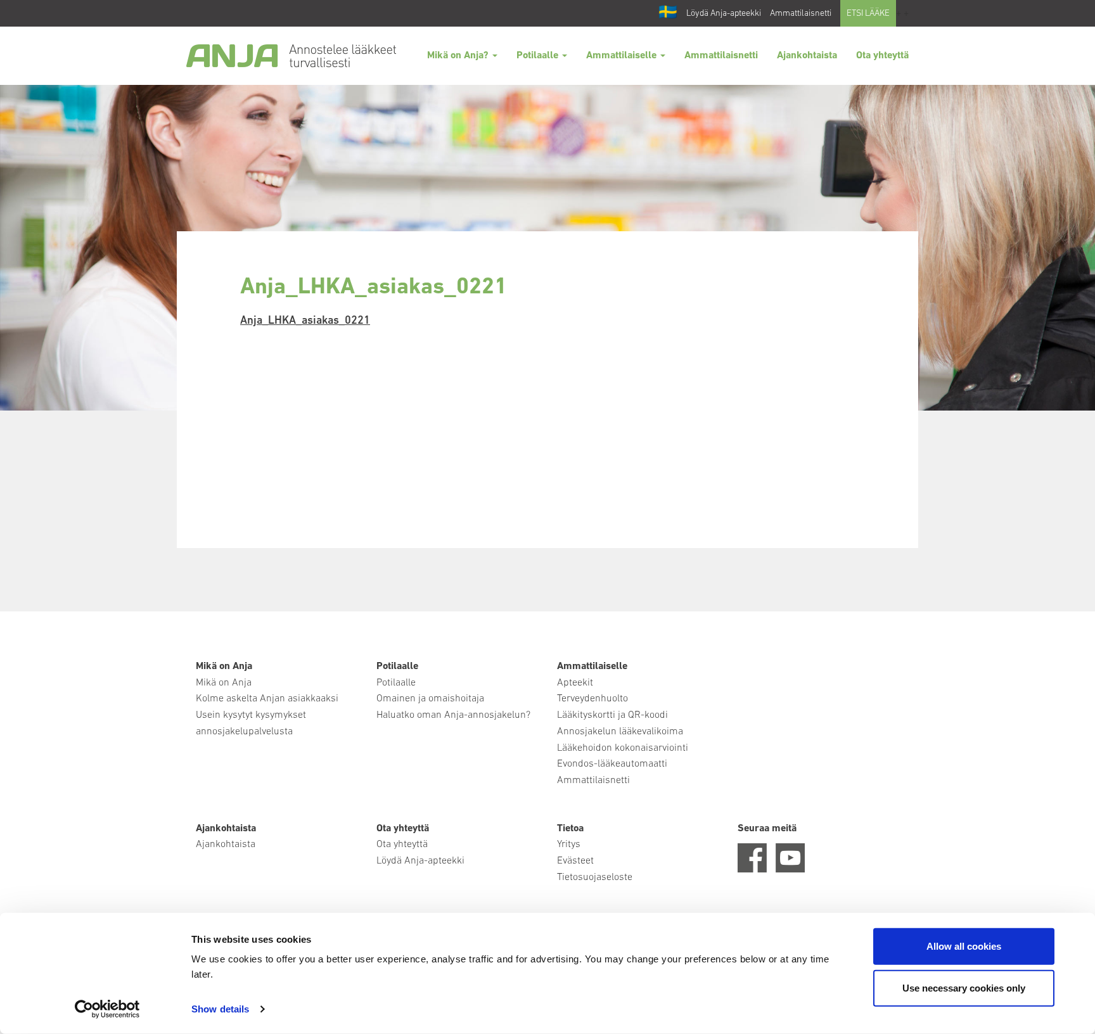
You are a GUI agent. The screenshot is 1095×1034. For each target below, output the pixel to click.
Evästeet (575, 861)
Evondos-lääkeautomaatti (612, 764)
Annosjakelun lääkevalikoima (620, 732)
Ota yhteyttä (882, 56)
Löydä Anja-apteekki (723, 13)
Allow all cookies (963, 946)
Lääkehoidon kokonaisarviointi (622, 748)
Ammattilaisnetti (800, 13)
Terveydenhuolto (592, 699)
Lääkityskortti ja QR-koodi (612, 715)
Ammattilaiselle (622, 56)
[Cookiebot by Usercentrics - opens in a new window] (107, 1009)
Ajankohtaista (807, 56)
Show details (220, 1009)
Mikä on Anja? (459, 56)
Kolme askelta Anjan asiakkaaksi (267, 699)
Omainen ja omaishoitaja (430, 699)
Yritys (568, 844)
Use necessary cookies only (963, 987)
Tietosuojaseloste (594, 877)
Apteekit (575, 683)
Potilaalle (538, 56)
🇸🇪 (667, 13)
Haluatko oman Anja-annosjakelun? (453, 715)
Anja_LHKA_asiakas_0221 (305, 321)
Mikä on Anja (224, 683)
